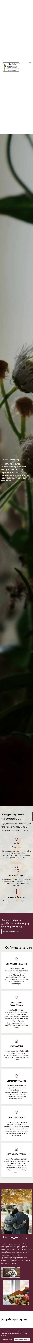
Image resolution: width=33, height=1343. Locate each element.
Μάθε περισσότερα (11, 931)
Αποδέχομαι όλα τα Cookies (21, 1339)
